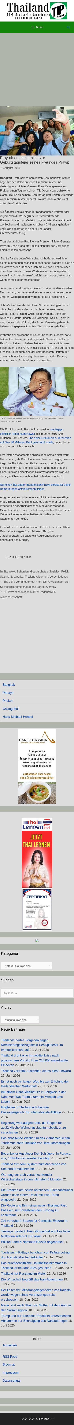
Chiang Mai (11, 709)
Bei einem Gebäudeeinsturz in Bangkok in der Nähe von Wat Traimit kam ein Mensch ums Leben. (33, 1096)
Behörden (23, 571)
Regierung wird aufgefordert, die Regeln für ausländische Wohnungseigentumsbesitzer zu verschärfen (33, 1127)
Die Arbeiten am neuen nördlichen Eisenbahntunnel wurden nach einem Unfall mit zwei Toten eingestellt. (37, 1194)
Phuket (8, 700)
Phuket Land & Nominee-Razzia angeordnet (32, 1242)
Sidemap (9, 1364)
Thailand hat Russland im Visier (23, 1273)
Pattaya (8, 693)
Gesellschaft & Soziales (45, 571)
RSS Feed (10, 1356)
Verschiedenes (59, 576)
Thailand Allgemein (36, 576)
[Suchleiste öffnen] (68, 27)
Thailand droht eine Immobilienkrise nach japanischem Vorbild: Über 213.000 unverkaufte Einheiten (34, 1060)
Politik (65, 571)
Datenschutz (11, 1380)
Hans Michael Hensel (18, 717)
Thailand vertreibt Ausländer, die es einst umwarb (36, 1071)
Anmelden (10, 1345)
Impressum (11, 1372)
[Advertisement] (37, 69)
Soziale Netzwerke (11, 576)
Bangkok (9, 571)
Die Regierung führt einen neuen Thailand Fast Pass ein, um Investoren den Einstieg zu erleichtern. (34, 1210)
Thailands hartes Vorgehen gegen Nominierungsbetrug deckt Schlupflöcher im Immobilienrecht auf (32, 1045)
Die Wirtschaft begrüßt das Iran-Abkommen (32, 1279)
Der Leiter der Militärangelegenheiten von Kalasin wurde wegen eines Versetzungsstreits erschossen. (36, 1294)
